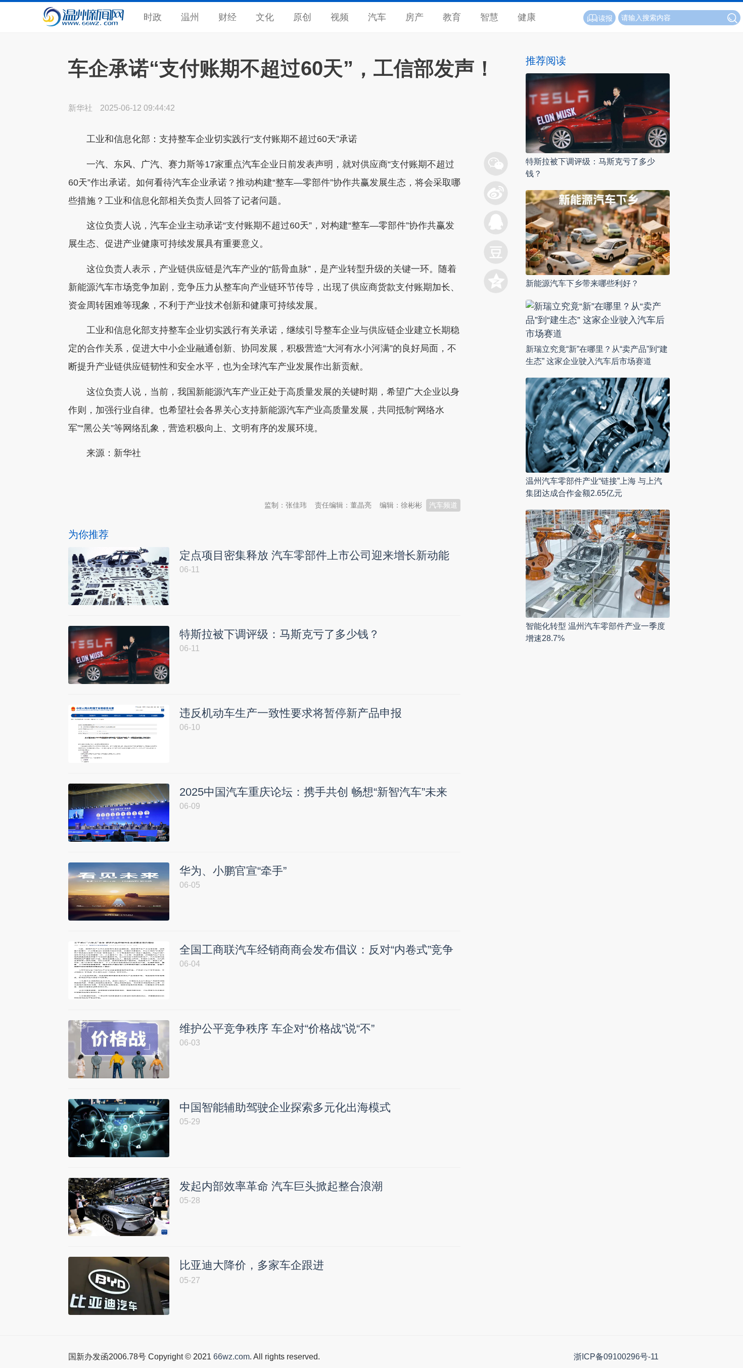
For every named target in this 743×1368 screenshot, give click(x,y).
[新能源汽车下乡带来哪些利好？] (598, 231)
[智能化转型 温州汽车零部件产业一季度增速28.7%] (598, 563)
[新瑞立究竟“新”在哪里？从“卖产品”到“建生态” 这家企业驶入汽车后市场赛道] (598, 319)
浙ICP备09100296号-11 (616, 1356)
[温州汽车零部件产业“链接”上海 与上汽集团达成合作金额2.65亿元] (598, 424)
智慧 (489, 17)
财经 (227, 17)
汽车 (377, 17)
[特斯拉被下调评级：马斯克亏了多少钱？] (598, 112)
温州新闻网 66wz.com (158, 478)
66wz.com (231, 1356)
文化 (265, 17)
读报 (605, 18)
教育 (452, 17)
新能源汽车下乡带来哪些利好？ (582, 283)
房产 (414, 17)
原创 (302, 17)
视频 (340, 17)
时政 (153, 17)
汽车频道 (443, 505)
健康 (527, 17)
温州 (190, 17)
